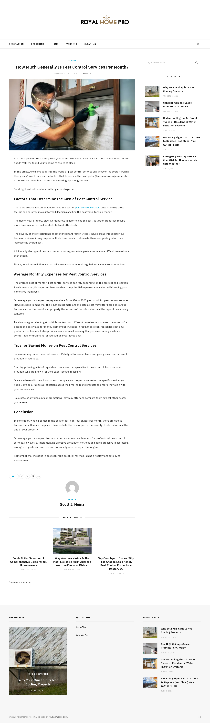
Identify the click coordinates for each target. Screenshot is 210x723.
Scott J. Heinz (72, 504)
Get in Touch (82, 627)
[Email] (38, 476)
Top (199, 716)
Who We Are (82, 635)
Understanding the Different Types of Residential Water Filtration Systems (180, 122)
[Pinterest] (33, 476)
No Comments (83, 73)
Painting (71, 44)
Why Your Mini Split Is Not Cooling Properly (38, 682)
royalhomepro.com (58, 716)
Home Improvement (38, 674)
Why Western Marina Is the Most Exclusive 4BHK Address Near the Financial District (72, 562)
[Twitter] (27, 476)
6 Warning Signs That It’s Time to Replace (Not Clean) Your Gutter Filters (181, 141)
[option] (38, 661)
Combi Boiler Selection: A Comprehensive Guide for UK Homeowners (28, 562)
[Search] (198, 44)
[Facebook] (21, 476)
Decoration (16, 44)
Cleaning (90, 44)
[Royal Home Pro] (105, 19)
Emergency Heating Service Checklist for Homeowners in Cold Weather (180, 160)
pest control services (87, 207)
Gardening (38, 44)
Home (55, 44)
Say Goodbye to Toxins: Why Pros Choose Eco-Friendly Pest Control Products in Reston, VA (116, 563)
